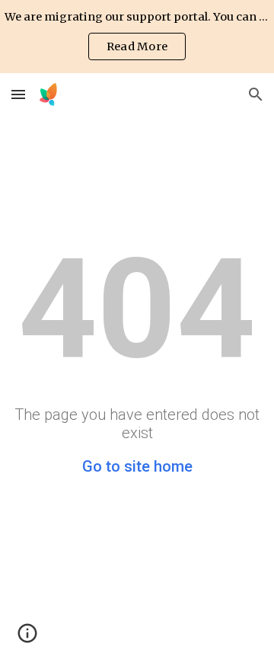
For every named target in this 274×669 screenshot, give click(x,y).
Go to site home (137, 466)
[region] (137, 36)
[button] (18, 94)
